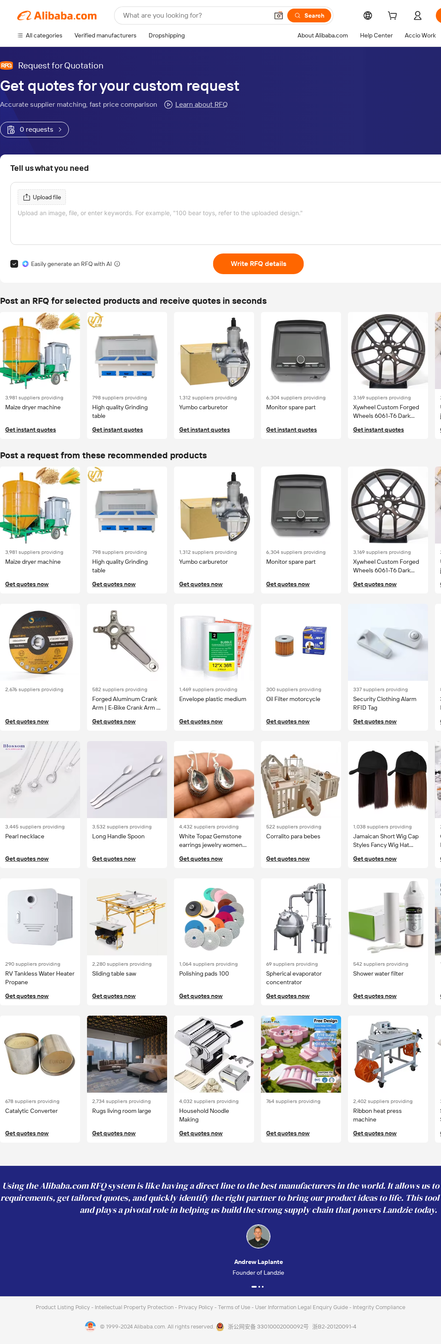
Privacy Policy (196, 1307)
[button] (278, 15)
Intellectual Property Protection (135, 1307)
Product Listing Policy (63, 1307)
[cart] (394, 16)
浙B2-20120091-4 (334, 1326)
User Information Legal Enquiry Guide (301, 1307)
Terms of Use (235, 1307)
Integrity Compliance (379, 1307)
